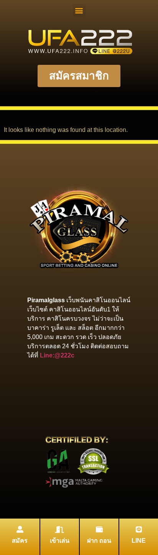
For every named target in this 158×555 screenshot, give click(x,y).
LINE (139, 540)
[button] (79, 10)
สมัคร (20, 540)
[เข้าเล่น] (60, 529)
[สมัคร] (20, 529)
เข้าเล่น (59, 540)
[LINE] (139, 529)
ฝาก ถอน (99, 540)
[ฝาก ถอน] (99, 529)
